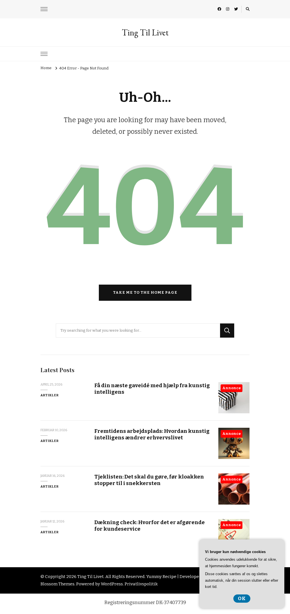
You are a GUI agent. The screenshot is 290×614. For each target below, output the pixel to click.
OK (242, 599)
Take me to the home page (145, 292)
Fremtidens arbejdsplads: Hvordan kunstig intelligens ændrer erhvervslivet (152, 434)
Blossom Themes (57, 584)
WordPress (112, 584)
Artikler (49, 395)
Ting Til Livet (145, 32)
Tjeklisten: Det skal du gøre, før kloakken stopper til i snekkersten (149, 479)
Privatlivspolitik (141, 584)
